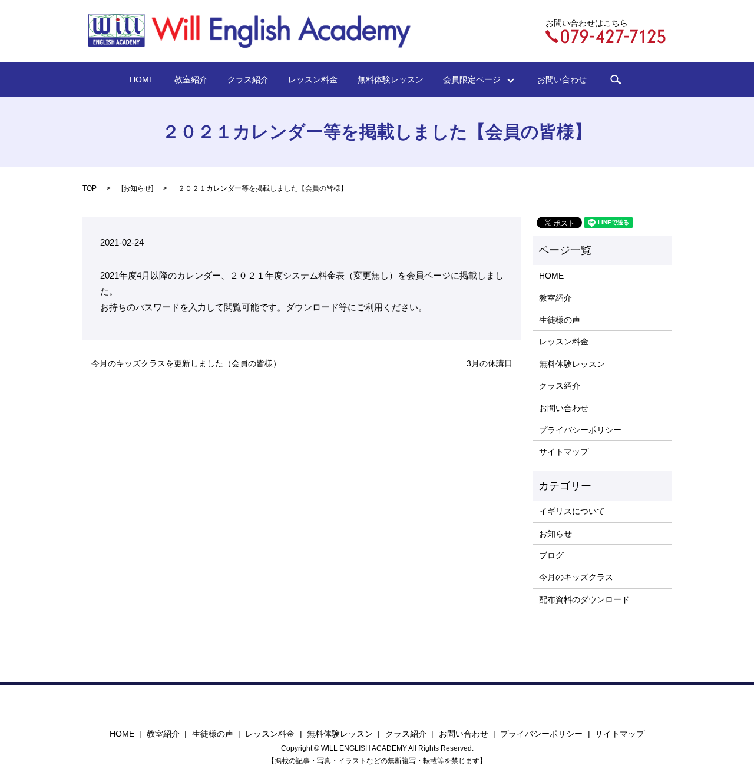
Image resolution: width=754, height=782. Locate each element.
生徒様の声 (559, 319)
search (615, 79)
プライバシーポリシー (580, 430)
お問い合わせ (562, 79)
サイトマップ (563, 451)
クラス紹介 (248, 79)
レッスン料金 (313, 79)
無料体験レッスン (391, 79)
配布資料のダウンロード (584, 599)
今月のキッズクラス (576, 577)
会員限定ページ (476, 79)
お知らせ (137, 188)
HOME (142, 79)
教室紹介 (190, 79)
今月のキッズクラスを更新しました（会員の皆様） (186, 363)
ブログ (551, 555)
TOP (89, 188)
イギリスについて (572, 511)
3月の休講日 (489, 363)
